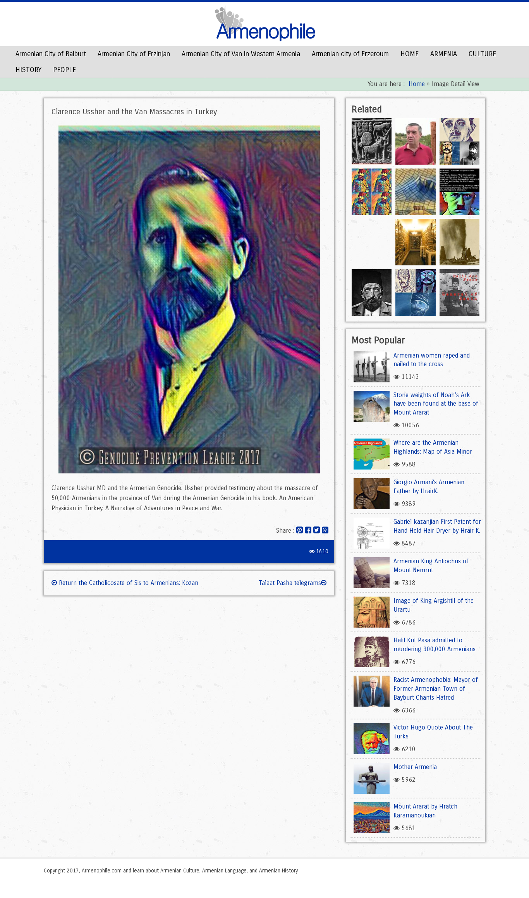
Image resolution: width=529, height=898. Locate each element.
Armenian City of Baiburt (50, 54)
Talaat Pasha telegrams (290, 583)
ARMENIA (443, 54)
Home (417, 84)
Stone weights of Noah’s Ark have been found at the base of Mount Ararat (435, 403)
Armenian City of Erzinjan (134, 54)
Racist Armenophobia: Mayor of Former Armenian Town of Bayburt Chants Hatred (435, 688)
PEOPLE (64, 69)
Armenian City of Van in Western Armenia (241, 54)
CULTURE (482, 54)
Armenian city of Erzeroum (350, 54)
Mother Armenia (415, 767)
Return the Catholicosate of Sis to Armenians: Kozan (127, 583)
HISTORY (28, 69)
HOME (409, 54)
